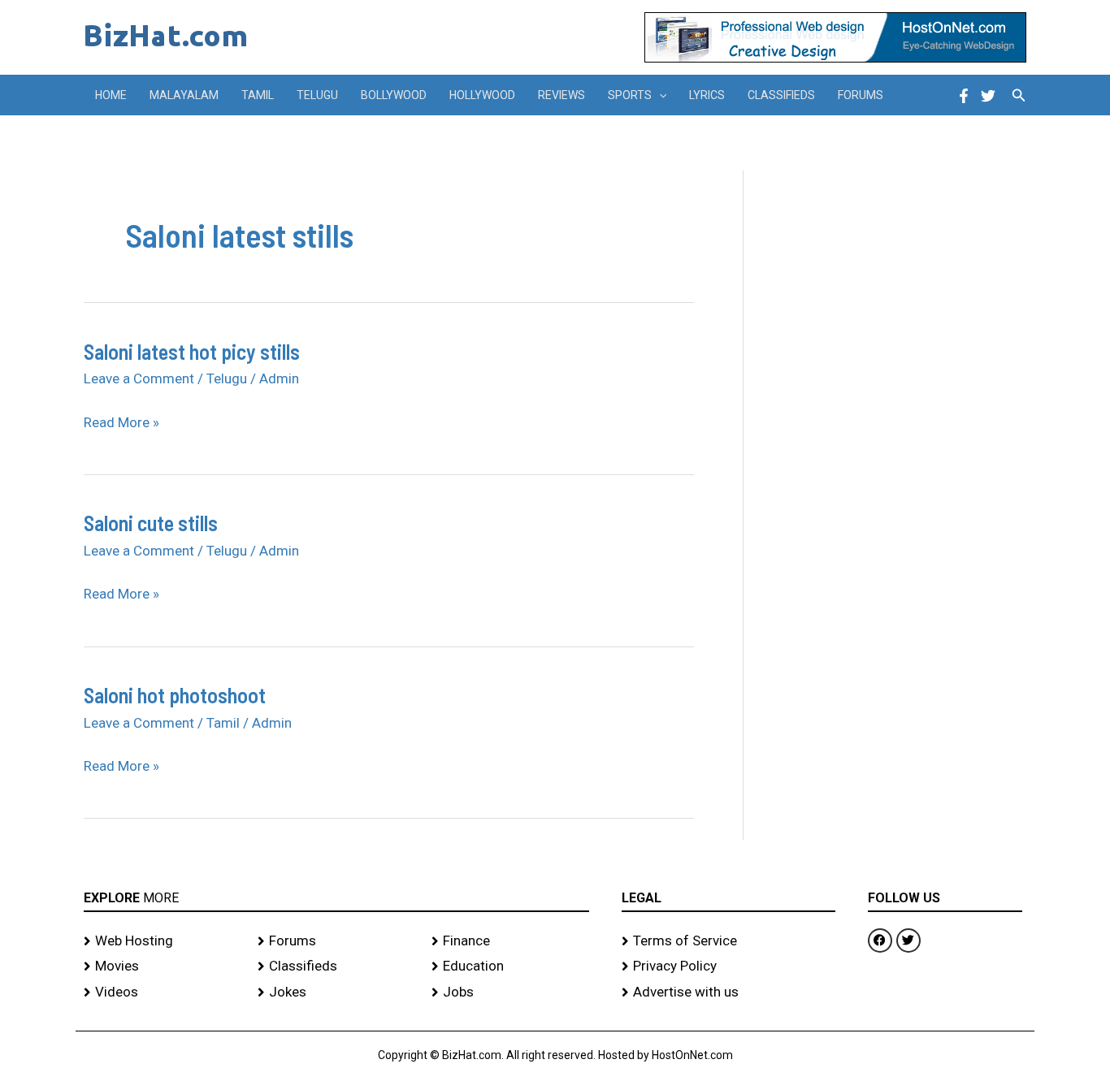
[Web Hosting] (162, 941)
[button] (659, 95)
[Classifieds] (336, 966)
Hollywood (482, 95)
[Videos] (162, 992)
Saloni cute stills (151, 522)
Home (111, 95)
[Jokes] (336, 992)
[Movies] (162, 966)
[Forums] (336, 941)
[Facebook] (963, 96)
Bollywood (394, 95)
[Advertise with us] (728, 992)
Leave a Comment (139, 378)
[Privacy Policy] (728, 966)
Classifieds (781, 95)
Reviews (561, 95)
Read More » (121, 423)
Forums (860, 95)
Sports (630, 95)
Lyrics (707, 95)
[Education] (510, 966)
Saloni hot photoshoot (175, 694)
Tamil (257, 95)
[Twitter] (988, 96)
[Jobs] (510, 992)
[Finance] (510, 941)
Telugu (317, 95)
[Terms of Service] (728, 941)
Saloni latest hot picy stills (192, 351)
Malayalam (184, 95)
